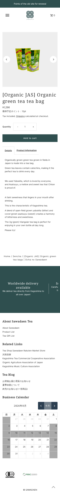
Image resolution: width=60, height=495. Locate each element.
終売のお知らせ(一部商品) (15, 389)
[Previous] (6, 59)
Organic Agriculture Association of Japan (22, 362)
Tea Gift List (8, 336)
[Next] (53, 59)
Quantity (6, 126)
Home (7, 256)
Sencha (17, 256)
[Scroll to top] (53, 487)
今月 (47, 405)
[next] (54, 406)
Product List (8, 332)
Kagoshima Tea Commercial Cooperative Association (28, 358)
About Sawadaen (10, 328)
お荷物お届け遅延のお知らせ (16, 381)
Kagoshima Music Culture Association (21, 366)
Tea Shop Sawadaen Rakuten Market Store (23, 350)
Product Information (27, 150)
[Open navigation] (7, 15)
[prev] (41, 406)
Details (8, 150)
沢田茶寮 (6, 354)
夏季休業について (11, 385)
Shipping (20, 116)
